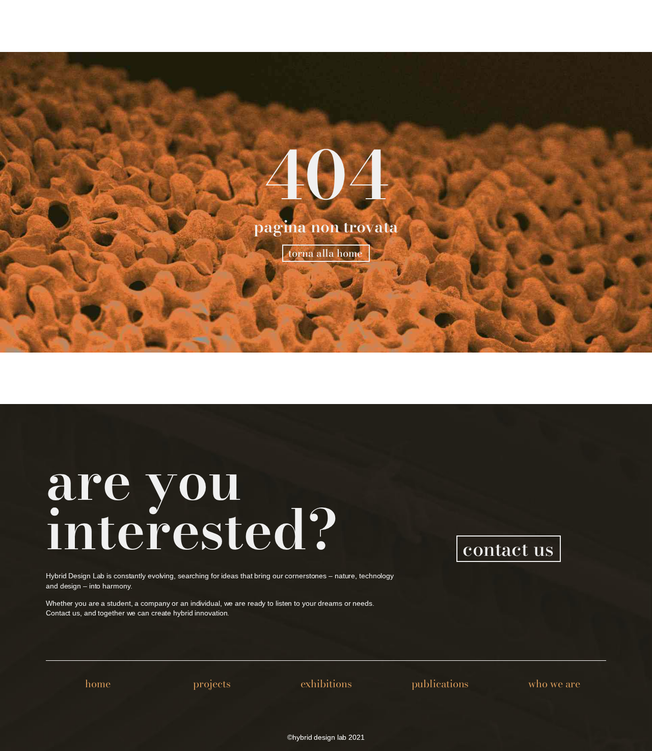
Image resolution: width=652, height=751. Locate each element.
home (98, 683)
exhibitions (326, 683)
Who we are (554, 683)
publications (440, 683)
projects (211, 683)
